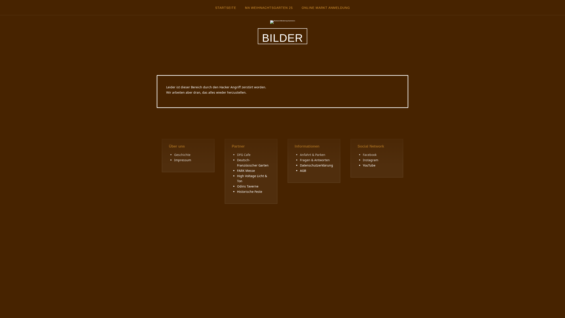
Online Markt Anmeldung (326, 7)
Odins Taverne (247, 186)
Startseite (225, 7)
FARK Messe (246, 170)
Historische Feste (249, 191)
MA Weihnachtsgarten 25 (269, 7)
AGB (303, 170)
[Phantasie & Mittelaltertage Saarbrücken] (282, 22)
